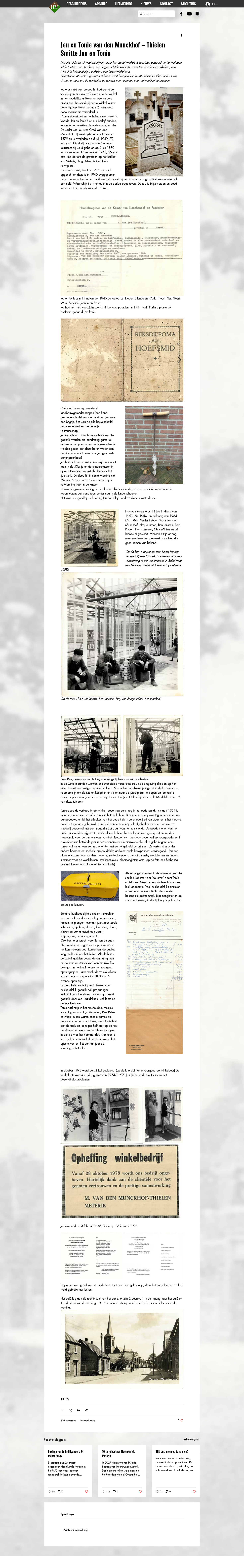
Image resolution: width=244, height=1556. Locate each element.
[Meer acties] (181, 35)
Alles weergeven (192, 1439)
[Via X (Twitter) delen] (70, 1410)
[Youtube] (189, 14)
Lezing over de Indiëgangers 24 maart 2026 (65, 1453)
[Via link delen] (86, 1410)
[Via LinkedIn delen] (78, 1410)
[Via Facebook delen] (62, 1410)
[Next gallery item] (179, 360)
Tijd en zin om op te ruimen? (172, 1451)
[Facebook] (181, 14)
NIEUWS (65, 1398)
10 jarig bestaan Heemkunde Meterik (118, 1453)
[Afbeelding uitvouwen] (122, 360)
